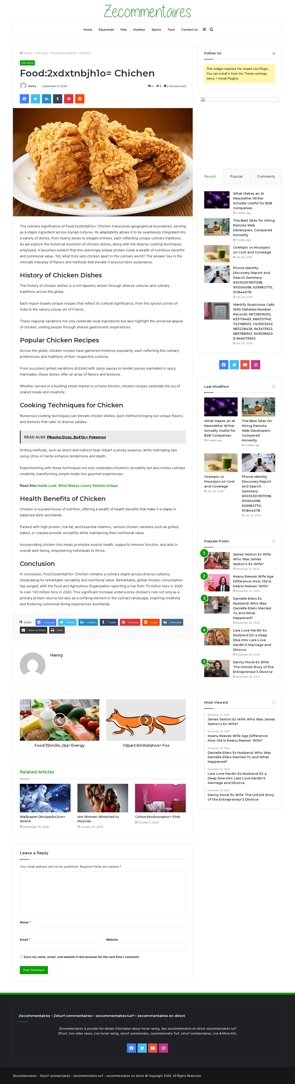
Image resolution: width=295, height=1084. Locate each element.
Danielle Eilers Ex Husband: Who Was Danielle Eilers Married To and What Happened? (252, 608)
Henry (32, 86)
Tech (171, 29)
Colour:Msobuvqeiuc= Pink (157, 817)
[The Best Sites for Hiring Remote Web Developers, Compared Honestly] (217, 226)
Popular (236, 176)
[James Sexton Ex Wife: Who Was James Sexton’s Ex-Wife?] (217, 560)
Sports (156, 29)
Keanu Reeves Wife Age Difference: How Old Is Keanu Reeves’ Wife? (253, 581)
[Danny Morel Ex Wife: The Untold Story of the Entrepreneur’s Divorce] (217, 668)
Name (25, 922)
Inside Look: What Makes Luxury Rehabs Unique (78, 485)
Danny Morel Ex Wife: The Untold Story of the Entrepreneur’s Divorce (253, 667)
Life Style (41, 53)
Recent (210, 176)
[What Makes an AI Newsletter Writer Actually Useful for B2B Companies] (217, 200)
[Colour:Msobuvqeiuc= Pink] (160, 798)
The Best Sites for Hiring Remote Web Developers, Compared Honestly (257, 430)
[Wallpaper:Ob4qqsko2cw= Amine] (45, 798)
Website (112, 939)
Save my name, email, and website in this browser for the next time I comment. (82, 957)
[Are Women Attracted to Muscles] (102, 798)
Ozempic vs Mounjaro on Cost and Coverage (219, 481)
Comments (266, 176)
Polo (124, 29)
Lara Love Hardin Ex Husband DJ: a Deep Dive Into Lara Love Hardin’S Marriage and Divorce (252, 640)
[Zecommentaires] (147, 11)
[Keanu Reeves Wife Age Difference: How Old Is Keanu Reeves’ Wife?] (217, 582)
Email (25, 939)
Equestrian (106, 29)
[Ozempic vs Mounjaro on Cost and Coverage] (217, 253)
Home (87, 29)
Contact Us (189, 29)
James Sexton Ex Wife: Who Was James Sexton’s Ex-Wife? (252, 559)
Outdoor (139, 29)
